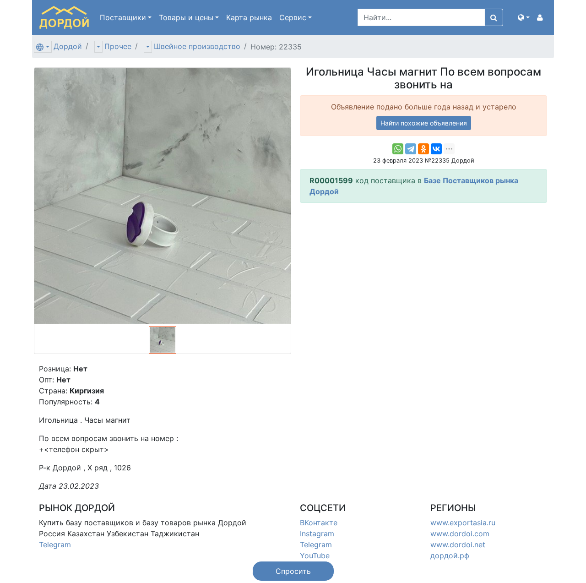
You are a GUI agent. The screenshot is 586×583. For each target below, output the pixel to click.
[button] (523, 17)
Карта (249, 17)
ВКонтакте (318, 522)
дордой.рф (449, 555)
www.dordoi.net (457, 544)
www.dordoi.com (459, 533)
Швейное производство (197, 46)
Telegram (55, 544)
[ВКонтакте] (436, 148)
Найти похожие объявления (423, 123)
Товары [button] (186, 17)
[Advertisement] (423, 274)
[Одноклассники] (423, 148)
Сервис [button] (292, 17)
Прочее (117, 46)
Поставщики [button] (123, 17)
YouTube (315, 555)
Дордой (68, 46)
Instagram (317, 533)
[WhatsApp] (397, 148)
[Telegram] (410, 148)
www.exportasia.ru (462, 522)
